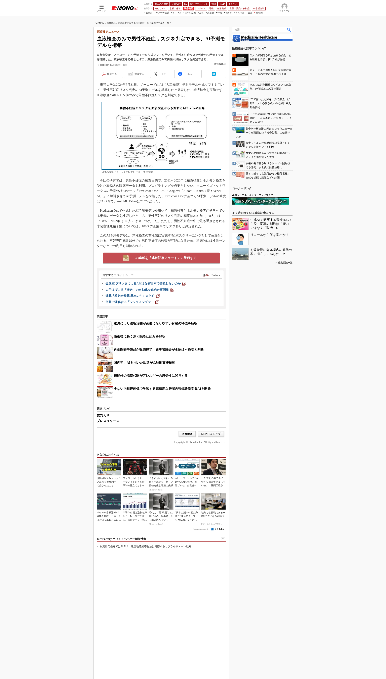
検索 (289, 29)
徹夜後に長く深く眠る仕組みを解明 (139, 336)
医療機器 (111, 23)
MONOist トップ (211, 433)
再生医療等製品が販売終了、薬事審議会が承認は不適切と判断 (159, 349)
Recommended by (201, 529)
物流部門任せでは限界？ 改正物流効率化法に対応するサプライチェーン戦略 (145, 546)
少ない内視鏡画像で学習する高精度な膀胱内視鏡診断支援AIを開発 (162, 388)
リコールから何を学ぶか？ (269, 235)
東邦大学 (103, 415)
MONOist (99, 23)
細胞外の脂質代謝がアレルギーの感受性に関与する (151, 375)
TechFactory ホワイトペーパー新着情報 (121, 538)
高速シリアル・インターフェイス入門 (252, 195)
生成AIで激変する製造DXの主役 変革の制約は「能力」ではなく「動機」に (271, 223)
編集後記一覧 (285, 262)
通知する (139, 73)
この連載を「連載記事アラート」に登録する (164, 258)
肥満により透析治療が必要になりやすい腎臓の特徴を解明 (155, 323)
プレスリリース (108, 421)
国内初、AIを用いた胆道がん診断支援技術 (144, 362)
